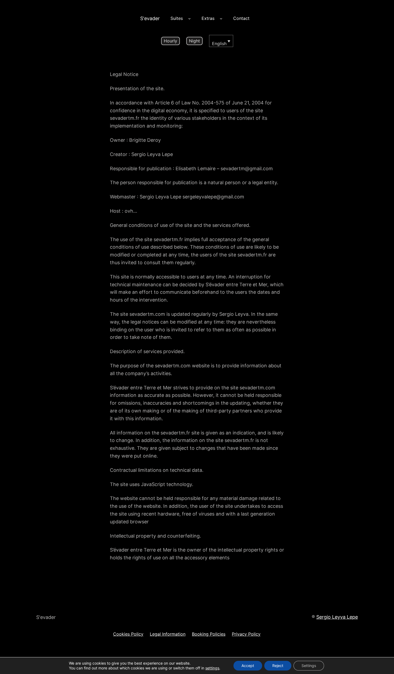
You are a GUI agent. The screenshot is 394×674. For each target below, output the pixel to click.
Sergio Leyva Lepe (337, 617)
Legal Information (167, 634)
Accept (247, 665)
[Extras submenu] (221, 18)
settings (212, 668)
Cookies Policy (128, 634)
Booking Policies (208, 634)
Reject (277, 665)
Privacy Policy (246, 634)
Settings (309, 665)
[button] (221, 41)
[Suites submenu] (189, 18)
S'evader (150, 18)
